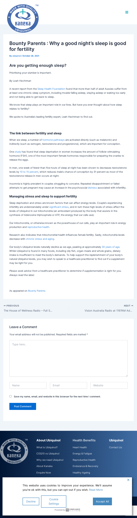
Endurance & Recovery (85, 466)
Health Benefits (84, 440)
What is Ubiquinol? (46, 448)
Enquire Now (43, 472)
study (18, 151)
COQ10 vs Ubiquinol (47, 454)
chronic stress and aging (40, 238)
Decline (31, 501)
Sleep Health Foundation (51, 88)
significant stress (59, 206)
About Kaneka (44, 466)
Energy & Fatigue (82, 454)
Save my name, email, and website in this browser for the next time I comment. (57, 396)
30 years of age (110, 246)
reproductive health (38, 227)
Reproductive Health (84, 460)
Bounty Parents (36, 290)
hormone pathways (53, 139)
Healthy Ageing (81, 472)
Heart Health (80, 448)
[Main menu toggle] (126, 12)
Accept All (102, 501)
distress (92, 187)
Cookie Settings (54, 501)
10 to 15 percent (29, 171)
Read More (96, 489)
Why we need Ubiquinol (49, 460)
